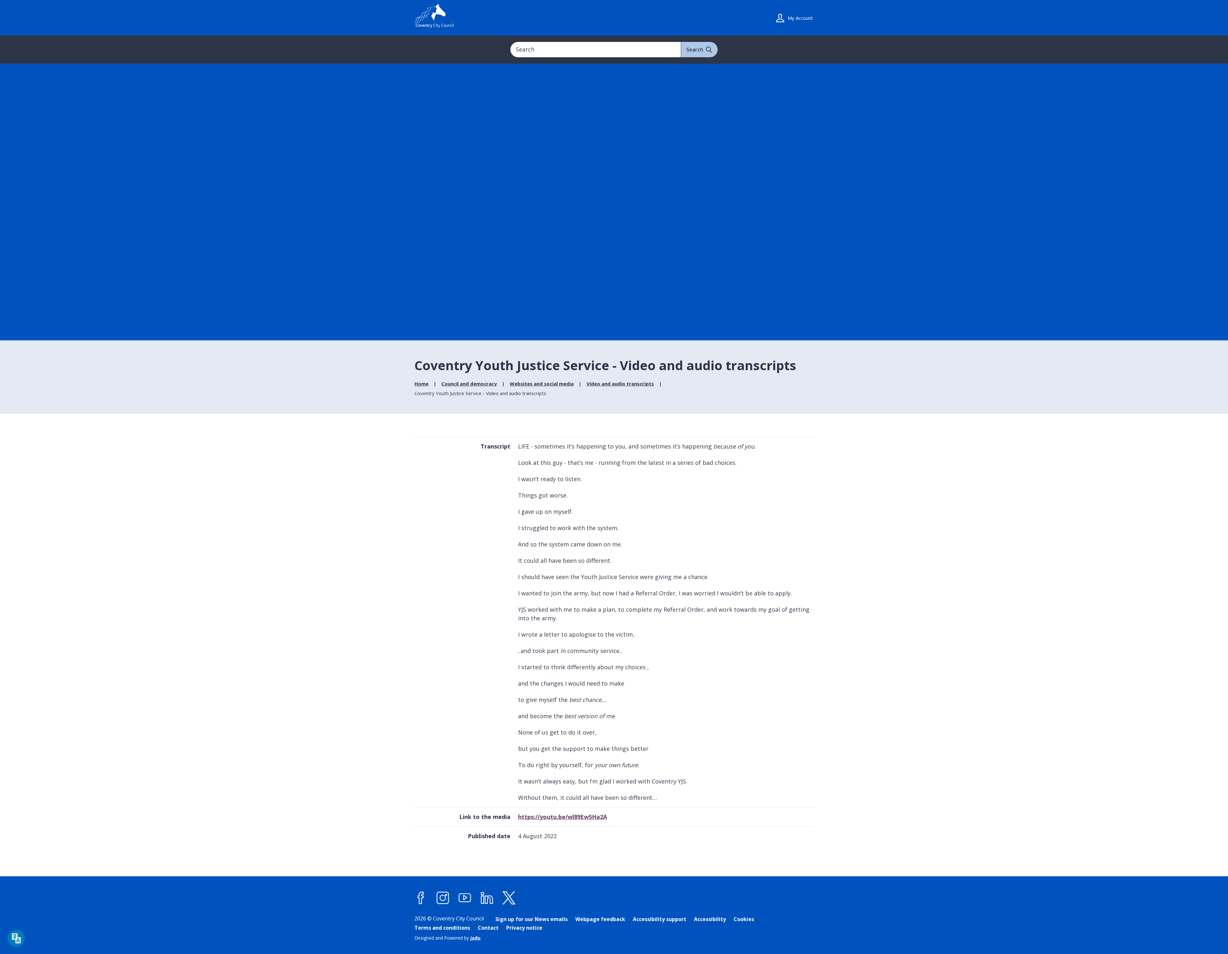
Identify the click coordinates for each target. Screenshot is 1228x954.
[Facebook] (421, 898)
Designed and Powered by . (447, 938)
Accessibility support (659, 919)
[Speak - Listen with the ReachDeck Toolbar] (16, 938)
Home (421, 383)
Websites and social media (542, 383)
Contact (488, 927)
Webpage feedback (600, 919)
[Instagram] (443, 898)
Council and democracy (469, 383)
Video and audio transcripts (620, 383)
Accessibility (710, 919)
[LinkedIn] (487, 898)
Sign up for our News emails (531, 919)
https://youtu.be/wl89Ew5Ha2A (562, 817)
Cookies (744, 919)
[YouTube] (465, 898)
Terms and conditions (442, 927)
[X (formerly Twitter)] (509, 898)
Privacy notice (524, 927)
